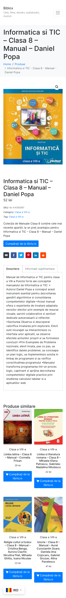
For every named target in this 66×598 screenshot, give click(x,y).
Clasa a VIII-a (22, 212)
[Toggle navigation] (58, 12)
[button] (57, 87)
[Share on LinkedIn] (36, 255)
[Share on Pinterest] (28, 255)
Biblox (8, 8)
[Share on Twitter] (21, 255)
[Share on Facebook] (14, 255)
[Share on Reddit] (43, 255)
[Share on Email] (6, 255)
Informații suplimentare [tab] (40, 268)
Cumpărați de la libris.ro (21, 243)
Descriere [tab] (12, 268)
